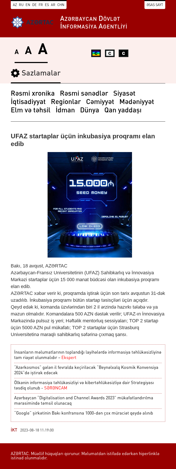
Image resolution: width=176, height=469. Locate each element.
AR (53, 5)
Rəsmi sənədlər (84, 93)
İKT (14, 430)
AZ (15, 5)
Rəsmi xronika (33, 93)
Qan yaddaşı (122, 110)
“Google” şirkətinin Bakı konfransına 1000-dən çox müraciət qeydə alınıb (83, 413)
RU (21, 5)
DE (34, 5)
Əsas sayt (155, 5)
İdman (65, 110)
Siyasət (124, 93)
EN (28, 5)
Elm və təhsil (30, 110)
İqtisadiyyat (28, 102)
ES (47, 5)
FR (41, 5)
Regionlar (66, 102)
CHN (60, 5)
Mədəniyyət (136, 102)
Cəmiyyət (100, 102)
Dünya (89, 110)
